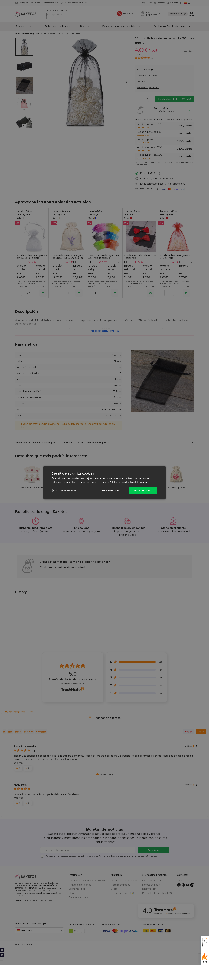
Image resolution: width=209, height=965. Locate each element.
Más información (139, 482)
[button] (65, 490)
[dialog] (104, 482)
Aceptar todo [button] (142, 490)
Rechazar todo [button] (111, 490)
